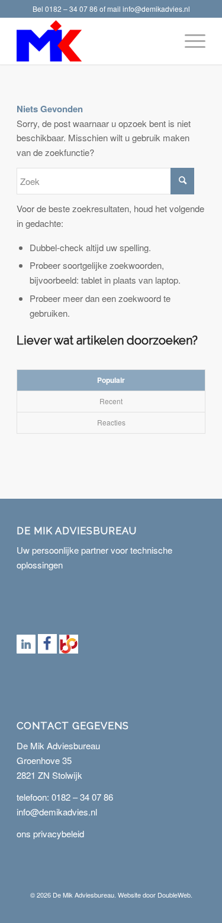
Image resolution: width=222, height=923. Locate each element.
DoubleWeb (174, 894)
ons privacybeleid (50, 833)
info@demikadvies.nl (156, 9)
